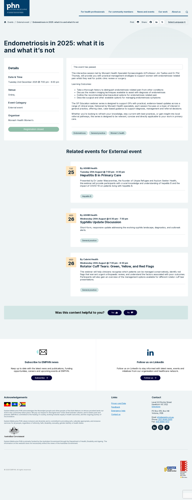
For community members (121, 11)
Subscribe (40, 378)
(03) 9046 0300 (165, 419)
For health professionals (92, 11)
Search (185, 12)
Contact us (115, 414)
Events (10, 22)
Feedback (115, 407)
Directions (156, 407)
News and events (145, 11)
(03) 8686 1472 (162, 422)
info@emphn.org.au (165, 417)
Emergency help (118, 411)
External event (23, 22)
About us (176, 11)
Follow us (148, 378)
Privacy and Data (118, 403)
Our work (163, 11)
